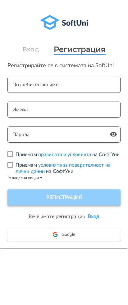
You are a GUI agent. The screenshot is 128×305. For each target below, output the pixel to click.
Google (68, 234)
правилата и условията (64, 154)
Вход (30, 49)
